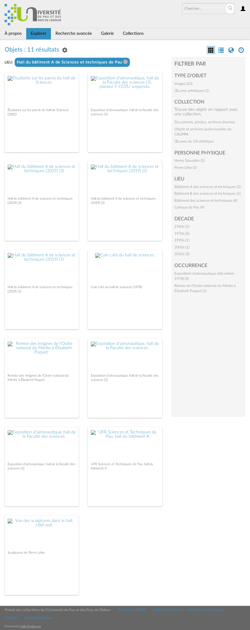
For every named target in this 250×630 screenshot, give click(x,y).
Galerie (107, 33)
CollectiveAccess (30, 626)
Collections (133, 33)
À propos (13, 33)
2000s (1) (181, 247)
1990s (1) (181, 240)
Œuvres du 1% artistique (194, 141)
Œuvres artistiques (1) (191, 90)
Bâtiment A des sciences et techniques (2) (207, 187)
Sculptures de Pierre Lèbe (26, 552)
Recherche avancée (73, 33)
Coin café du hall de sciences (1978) (116, 287)
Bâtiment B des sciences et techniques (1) (207, 193)
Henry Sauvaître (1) (189, 160)
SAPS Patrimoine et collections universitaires (188, 610)
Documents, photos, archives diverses (204, 122)
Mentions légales (37, 618)
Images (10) (183, 83)
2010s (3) (181, 254)
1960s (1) (181, 226)
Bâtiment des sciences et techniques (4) (205, 200)
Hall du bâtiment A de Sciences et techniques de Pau (70, 62)
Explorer (38, 33)
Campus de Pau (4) (189, 207)
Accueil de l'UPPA (132, 610)
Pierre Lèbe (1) (185, 167)
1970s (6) (181, 233)
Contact (11, 618)
